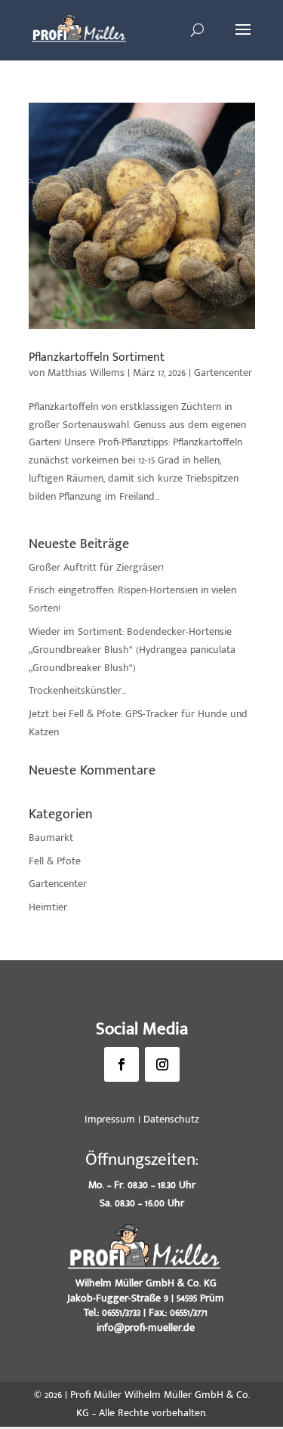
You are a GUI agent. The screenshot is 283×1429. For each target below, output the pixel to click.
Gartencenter (223, 372)
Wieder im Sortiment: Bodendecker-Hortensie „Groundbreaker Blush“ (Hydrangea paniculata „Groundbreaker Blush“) (132, 649)
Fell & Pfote (55, 861)
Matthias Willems (86, 372)
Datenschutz (171, 1119)
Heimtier (48, 907)
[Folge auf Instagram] (162, 1064)
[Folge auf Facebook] (121, 1064)
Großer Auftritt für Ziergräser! (96, 567)
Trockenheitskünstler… (77, 690)
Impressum (110, 1119)
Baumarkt (51, 837)
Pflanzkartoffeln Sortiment (97, 357)
